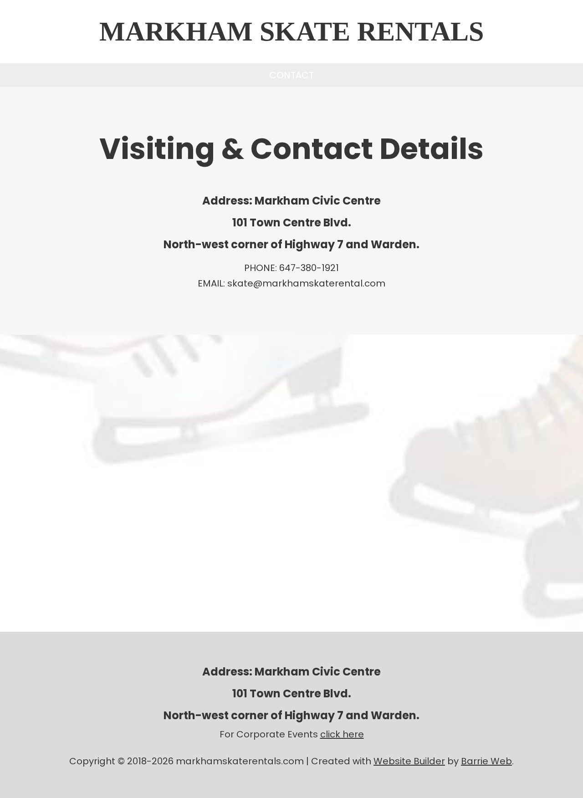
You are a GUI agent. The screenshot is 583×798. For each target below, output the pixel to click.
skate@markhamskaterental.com (306, 283)
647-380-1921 (309, 267)
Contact (291, 75)
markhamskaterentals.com (240, 761)
